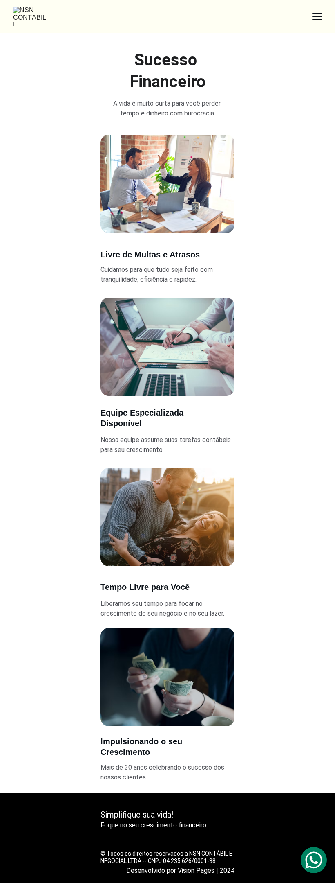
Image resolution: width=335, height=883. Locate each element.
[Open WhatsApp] (314, 860)
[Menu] (317, 16)
